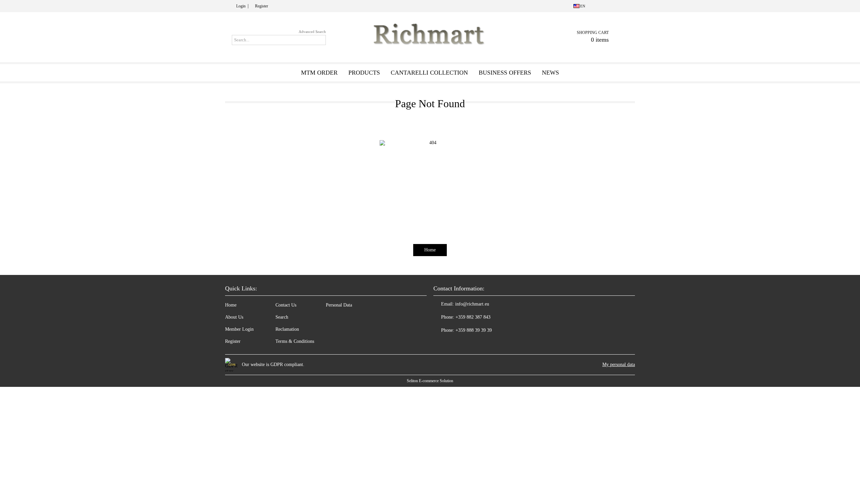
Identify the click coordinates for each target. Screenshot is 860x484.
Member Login (239, 329)
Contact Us (285, 305)
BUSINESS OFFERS (505, 72)
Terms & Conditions (294, 341)
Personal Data (339, 305)
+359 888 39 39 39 (474, 330)
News (550, 72)
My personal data (618, 364)
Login (241, 6)
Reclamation (287, 329)
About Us (234, 317)
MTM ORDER (319, 72)
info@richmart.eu (472, 304)
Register (261, 6)
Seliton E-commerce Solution (430, 380)
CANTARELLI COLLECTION (429, 72)
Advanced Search (312, 32)
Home (430, 249)
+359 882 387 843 (473, 317)
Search (281, 317)
